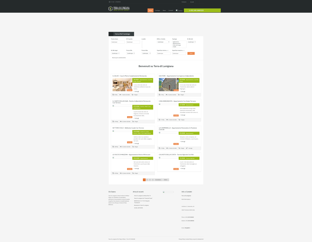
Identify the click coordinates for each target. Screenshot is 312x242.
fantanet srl (200, 239)
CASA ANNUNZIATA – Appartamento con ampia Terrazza (177, 101)
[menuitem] (179, 10)
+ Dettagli (136, 91)
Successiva (158, 179)
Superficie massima (178, 50)
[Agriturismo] (179, 42)
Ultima (165, 179)
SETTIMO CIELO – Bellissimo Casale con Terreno (128, 128)
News (164, 10)
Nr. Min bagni (114, 50)
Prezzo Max (145, 50)
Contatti (171, 10)
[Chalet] (179, 47)
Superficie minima (162, 50)
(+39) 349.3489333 (196, 10)
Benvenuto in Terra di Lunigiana (141, 205)
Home (150, 10)
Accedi (192, 2)
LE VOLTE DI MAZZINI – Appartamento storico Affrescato (131, 154)
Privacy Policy (182, 239)
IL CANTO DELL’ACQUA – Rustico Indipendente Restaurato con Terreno (132, 102)
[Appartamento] (179, 43)
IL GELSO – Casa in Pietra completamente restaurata (130, 76)
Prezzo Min (129, 50)
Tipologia (174, 39)
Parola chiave (114, 39)
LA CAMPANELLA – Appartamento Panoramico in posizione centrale (178, 128)
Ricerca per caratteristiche (119, 57)
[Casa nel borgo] (179, 45)
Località (144, 39)
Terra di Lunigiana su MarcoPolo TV (142, 195)
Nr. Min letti (190, 39)
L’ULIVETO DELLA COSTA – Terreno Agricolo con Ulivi (176, 154)
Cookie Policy (189, 239)
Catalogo (157, 10)
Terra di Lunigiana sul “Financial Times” (143, 198)
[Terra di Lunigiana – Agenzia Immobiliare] (119, 9)
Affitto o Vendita (161, 39)
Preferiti (184, 2)
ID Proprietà (129, 39)
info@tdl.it (118, 2)
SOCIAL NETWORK (138, 208)
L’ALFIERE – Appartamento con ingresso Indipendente (176, 76)
